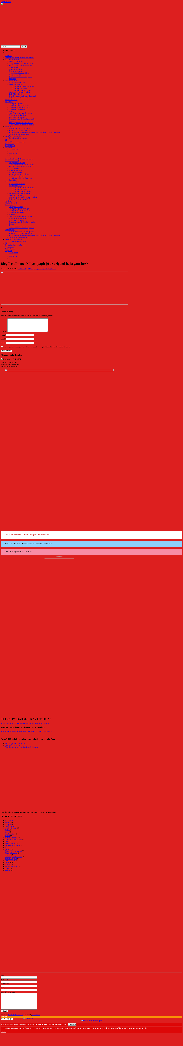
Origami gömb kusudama (13, 857)
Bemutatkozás (10, 126)
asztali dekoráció (10, 828)
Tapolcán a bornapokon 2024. (19, 134)
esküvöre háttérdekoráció (13, 839)
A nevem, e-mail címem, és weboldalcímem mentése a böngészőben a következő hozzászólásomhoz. (36, 347)
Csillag (7, 830)
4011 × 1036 (22, 269)
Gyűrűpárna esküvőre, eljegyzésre (20, 77)
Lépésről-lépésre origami (13, 851)
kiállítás (7, 849)
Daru (6, 832)
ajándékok (8, 824)
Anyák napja (9, 826)
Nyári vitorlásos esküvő (17, 82)
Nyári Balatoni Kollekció (17, 115)
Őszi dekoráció (10, 861)
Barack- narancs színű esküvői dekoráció (23, 96)
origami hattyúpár (11, 859)
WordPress (36, 1015)
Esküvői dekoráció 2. (12, 81)
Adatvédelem (13, 149)
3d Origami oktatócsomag (18, 138)
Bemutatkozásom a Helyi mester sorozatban (19, 58)
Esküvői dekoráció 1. (12, 59)
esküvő (7, 836)
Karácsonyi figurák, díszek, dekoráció (22, 119)
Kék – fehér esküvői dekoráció (19, 98)
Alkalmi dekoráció (11, 100)
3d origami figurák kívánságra (19, 105)
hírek (6, 841)
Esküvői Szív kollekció (21, 88)
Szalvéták (12, 79)
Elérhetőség (13, 153)
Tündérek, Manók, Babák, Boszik (20, 113)
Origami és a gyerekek (12, 745)
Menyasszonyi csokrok (17, 61)
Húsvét (11, 121)
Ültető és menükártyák (16, 75)
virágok (7, 870)
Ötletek (7, 862)
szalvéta (7, 864)
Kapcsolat (8, 148)
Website (3, 343)
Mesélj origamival (11, 853)
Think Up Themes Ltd (15, 1015)
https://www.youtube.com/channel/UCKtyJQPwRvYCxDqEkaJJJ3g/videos (26, 731)
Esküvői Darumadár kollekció (24, 86)
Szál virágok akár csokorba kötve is (21, 123)
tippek (7, 868)
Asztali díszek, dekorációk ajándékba (21, 125)
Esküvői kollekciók (15, 84)
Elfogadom (72, 1024)
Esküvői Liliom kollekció (22, 90)
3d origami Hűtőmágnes (17, 109)
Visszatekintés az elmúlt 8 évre (15, 743)
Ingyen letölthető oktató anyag (15, 142)
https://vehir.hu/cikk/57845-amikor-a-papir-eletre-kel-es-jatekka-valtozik (25, 723)
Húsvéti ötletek (10, 843)
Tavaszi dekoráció (11, 866)
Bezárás (3, 1032)
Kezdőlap (8, 56)
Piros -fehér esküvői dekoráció (19, 92)
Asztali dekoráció (15, 67)
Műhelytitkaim (10, 146)
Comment (4, 331)
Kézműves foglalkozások (13, 136)
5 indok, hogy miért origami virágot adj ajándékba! (22, 747)
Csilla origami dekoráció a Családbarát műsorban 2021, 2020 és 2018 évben (34, 132)
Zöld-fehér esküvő (15, 94)
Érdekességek (9, 834)
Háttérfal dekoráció (15, 69)
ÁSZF (11, 151)
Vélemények (9, 144)
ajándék (7, 822)
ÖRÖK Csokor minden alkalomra (20, 65)
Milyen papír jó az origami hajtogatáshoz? (42, 269)
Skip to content (6, 2)
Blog (6, 140)
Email (3, 339)
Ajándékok (8, 102)
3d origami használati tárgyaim (19, 107)
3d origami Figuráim (16, 104)
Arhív (11, 155)
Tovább (65, 1024)
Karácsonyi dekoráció (12, 845)
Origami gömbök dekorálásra (19, 73)
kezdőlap (8, 201)
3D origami (9, 820)
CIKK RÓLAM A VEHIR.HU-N (20, 130)
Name (3, 335)
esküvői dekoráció (11, 838)
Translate (30, 1019)
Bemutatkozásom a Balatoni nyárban (21, 128)
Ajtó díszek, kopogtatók (17, 117)
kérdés (7, 847)
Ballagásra (12, 111)
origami (7, 855)
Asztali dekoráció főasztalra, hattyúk (21, 63)
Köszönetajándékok (16, 71)
